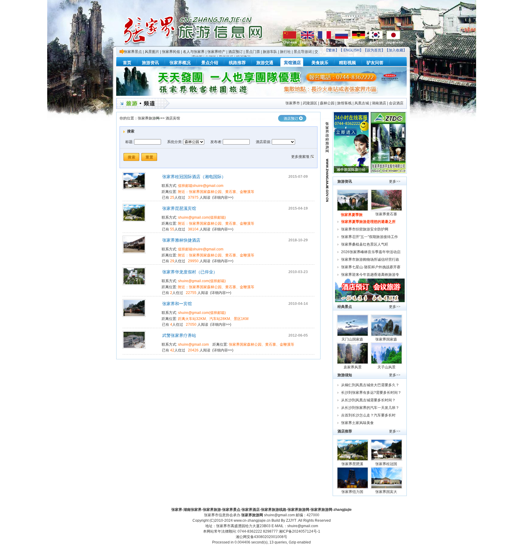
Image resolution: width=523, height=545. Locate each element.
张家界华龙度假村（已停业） (189, 271)
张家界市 (292, 103)
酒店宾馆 (173, 118)
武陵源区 (310, 103)
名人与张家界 (194, 52)
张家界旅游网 (149, 118)
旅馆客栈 (344, 103)
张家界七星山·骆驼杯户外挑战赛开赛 (370, 267)
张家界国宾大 (386, 492)
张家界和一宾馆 (177, 303)
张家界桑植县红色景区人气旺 (364, 244)
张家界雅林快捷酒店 (181, 240)
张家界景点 (133, 52)
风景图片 (152, 52)
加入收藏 (396, 50)
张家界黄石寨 (386, 214)
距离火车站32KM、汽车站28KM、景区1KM (213, 319)
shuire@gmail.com (193, 344)
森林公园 (327, 103)
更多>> (394, 181)
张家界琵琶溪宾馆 (179, 208)
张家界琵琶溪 (352, 464)
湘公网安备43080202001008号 (261, 537)
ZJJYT (291, 520)
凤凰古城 (361, 103)
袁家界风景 (353, 367)
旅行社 (285, 52)
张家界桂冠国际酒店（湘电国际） (194, 176)
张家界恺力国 (352, 492)
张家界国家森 (386, 339)
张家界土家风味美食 (357, 423)
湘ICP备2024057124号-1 (299, 531)
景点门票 (252, 52)
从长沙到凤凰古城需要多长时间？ (368, 400)
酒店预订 (235, 52)
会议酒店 (396, 103)
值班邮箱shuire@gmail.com (200, 186)
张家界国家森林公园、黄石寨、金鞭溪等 (261, 344)
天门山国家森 (352, 339)
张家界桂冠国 (386, 464)
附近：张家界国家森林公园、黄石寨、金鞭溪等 (216, 192)
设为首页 (374, 50)
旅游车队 (270, 52)
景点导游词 (303, 52)
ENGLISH (352, 50)
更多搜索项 (300, 157)
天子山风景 (386, 367)
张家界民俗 (171, 52)
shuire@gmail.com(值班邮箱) (202, 217)
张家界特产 (216, 52)
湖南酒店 (379, 103)
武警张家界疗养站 (179, 335)
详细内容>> (222, 197)
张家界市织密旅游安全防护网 (364, 229)
